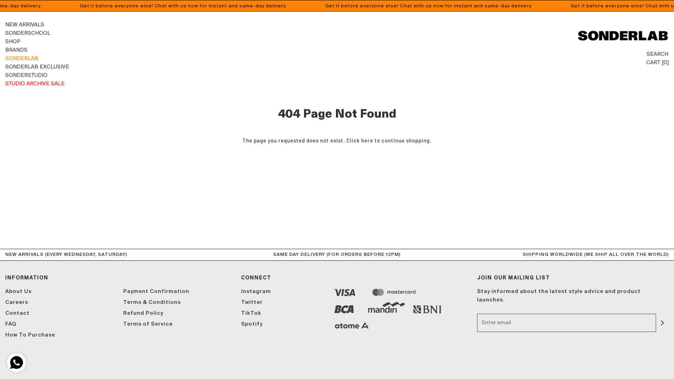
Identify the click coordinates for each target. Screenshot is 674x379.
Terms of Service (148, 324)
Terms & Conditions (152, 302)
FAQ (10, 324)
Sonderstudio (26, 75)
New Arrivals (24, 24)
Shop (12, 41)
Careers (16, 302)
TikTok (251, 313)
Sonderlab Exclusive (37, 66)
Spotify (252, 324)
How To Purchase (30, 335)
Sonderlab (21, 58)
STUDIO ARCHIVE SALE (35, 83)
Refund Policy (143, 313)
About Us (18, 291)
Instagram (256, 291)
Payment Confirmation (156, 291)
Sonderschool (28, 33)
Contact (17, 313)
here (367, 140)
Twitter (252, 302)
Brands (16, 50)
